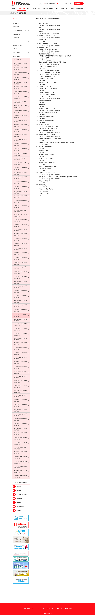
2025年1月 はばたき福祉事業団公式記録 (20, 149)
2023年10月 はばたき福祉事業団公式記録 (20, 220)
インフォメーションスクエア (34, 8)
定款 (14, 41)
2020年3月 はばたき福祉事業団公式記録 (20, 424)
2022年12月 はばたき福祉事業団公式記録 (20, 267)
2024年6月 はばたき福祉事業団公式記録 (20, 182)
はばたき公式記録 (17, 59)
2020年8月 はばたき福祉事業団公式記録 (20, 400)
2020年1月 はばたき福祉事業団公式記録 (20, 433)
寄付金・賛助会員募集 (50, 3)
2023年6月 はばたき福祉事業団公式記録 (20, 239)
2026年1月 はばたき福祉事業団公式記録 (20, 92)
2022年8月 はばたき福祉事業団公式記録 (20, 286)
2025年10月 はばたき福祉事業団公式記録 (20, 106)
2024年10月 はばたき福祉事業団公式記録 (20, 163)
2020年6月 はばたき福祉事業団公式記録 (20, 410)
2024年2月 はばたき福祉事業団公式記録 (20, 201)
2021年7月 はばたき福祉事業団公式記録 (20, 348)
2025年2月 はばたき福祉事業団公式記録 (20, 144)
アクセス (60, 3)
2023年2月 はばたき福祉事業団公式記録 (20, 258)
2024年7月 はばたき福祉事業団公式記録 (20, 177)
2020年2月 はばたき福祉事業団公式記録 (20, 429)
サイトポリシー (41, 608)
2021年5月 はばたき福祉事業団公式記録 (20, 358)
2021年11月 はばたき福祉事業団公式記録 (20, 329)
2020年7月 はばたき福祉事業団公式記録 (20, 405)
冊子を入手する (20, 506)
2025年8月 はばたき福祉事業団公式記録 (20, 116)
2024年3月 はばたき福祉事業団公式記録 (20, 196)
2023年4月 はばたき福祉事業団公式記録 (20, 249)
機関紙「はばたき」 (17, 56)
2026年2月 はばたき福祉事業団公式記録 (20, 87)
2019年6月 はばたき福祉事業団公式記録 (20, 467)
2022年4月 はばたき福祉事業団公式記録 (20, 305)
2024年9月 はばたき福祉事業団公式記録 (20, 168)
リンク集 (60, 608)
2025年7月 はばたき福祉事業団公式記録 (20, 121)
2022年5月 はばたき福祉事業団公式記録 (20, 301)
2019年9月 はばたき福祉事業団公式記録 (20, 452)
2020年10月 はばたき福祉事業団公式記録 (20, 391)
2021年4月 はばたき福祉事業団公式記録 (20, 362)
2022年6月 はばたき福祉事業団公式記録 (20, 296)
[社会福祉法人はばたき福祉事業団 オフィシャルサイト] (22, 3)
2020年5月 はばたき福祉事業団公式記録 (20, 414)
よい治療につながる (22, 494)
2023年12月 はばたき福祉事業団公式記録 (20, 211)
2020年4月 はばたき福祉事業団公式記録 (20, 419)
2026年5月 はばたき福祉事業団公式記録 (20, 73)
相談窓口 (80, 3)
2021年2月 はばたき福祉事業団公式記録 (20, 372)
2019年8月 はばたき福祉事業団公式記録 (20, 457)
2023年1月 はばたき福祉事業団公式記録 (20, 263)
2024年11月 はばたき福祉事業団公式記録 (20, 158)
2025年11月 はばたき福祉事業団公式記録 (20, 102)
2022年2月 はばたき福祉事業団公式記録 (20, 315)
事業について (16, 37)
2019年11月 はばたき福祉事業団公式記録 (20, 443)
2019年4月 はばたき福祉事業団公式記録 (20, 476)
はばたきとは (21, 8)
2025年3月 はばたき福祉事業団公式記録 (20, 140)
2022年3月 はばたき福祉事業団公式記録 (20, 310)
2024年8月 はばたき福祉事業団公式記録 (20, 173)
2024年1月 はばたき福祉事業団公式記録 (20, 206)
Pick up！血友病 (60, 8)
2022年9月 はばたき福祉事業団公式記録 (20, 282)
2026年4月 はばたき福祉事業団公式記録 (20, 78)
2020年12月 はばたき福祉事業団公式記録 (20, 381)
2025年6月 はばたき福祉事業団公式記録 (20, 125)
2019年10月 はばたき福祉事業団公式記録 (20, 448)
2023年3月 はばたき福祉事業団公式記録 (20, 253)
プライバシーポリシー (28, 608)
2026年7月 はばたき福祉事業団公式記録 (20, 64)
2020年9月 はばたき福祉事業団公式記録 (20, 395)
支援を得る (19, 498)
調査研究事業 (79, 8)
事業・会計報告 (16, 52)
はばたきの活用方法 (48, 8)
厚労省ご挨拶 (16, 26)
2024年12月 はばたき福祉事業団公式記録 (20, 154)
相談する (19, 490)
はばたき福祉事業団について (19, 30)
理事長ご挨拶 (16, 23)
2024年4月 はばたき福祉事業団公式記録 (20, 192)
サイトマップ (51, 608)
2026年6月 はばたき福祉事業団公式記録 (20, 68)
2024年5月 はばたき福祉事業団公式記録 (20, 187)
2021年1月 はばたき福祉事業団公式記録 (20, 376)
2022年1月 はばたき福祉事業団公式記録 (20, 320)
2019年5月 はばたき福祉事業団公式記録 (20, 471)
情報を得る (19, 486)
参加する (19, 502)
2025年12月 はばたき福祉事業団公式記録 (20, 97)
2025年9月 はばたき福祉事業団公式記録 (20, 111)
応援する (19, 510)
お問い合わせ (68, 3)
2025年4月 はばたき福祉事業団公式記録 (20, 135)
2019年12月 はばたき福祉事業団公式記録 (20, 438)
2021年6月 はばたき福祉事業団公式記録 (20, 353)
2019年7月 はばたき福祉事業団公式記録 (20, 462)
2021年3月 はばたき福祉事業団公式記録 (20, 367)
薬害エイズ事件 (70, 8)
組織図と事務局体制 (17, 45)
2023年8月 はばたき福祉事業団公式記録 (20, 230)
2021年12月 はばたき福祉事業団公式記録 (20, 324)
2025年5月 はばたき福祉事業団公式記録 (20, 130)
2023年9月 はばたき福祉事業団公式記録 (20, 225)
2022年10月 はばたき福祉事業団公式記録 (20, 277)
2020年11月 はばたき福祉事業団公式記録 (20, 386)
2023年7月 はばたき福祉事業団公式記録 (20, 234)
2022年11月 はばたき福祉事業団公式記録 (20, 272)
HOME (13, 8)
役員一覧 (15, 48)
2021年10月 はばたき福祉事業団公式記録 (20, 334)
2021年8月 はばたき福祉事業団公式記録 (20, 343)
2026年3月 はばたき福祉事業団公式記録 (20, 83)
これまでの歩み (16, 34)
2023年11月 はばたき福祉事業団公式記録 (20, 215)
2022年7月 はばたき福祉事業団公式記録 (20, 291)
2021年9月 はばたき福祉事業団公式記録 (20, 339)
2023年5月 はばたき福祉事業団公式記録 (20, 244)
